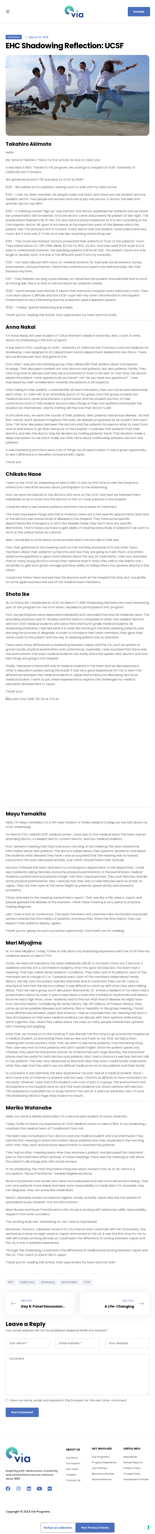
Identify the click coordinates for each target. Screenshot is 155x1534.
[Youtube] (39, 1488)
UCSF (87, 1282)
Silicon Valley (69, 1282)
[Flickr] (49, 1488)
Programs (14, 37)
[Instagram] (18, 1488)
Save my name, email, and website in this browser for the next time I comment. (68, 1400)
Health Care (27, 1282)
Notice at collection (58, 1527)
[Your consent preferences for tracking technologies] (148, 1527)
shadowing (47, 1282)
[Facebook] (8, 1488)
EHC (11, 1282)
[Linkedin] (28, 1488)
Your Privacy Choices (95, 1527)
